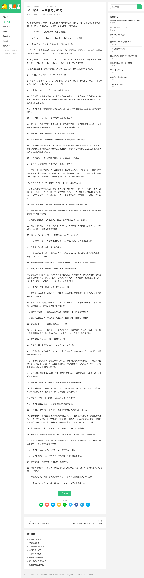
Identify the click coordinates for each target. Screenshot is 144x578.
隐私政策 (7, 53)
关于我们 (7, 51)
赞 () (65, 493)
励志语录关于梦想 (36, 557)
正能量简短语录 (35, 539)
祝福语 (5, 31)
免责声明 (14, 51)
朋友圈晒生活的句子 (36, 564)
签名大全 (6, 45)
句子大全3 (50, 6)
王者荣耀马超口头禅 (36, 546)
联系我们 (14, 53)
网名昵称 (6, 26)
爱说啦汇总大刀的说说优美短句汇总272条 (87, 523)
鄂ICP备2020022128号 (78, 574)
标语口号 (6, 41)
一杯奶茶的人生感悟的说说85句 (38, 523)
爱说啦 (10, 6)
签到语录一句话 (35, 550)
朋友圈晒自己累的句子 (37, 561)
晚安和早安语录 (35, 554)
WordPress (44, 574)
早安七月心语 (34, 543)
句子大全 (6, 22)
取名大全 (6, 36)
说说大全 (6, 17)
